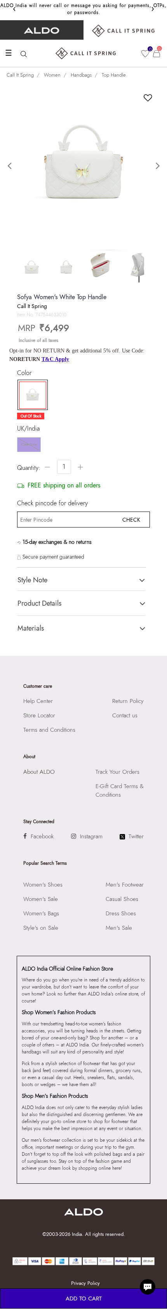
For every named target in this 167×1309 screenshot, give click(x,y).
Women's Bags (41, 913)
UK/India (28, 428)
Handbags (81, 75)
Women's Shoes (43, 884)
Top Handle (114, 75)
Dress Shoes (121, 913)
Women (52, 75)
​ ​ (125, 30)
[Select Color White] (30, 395)
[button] (12, 166)
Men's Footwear (125, 884)
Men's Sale (119, 927)
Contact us (124, 715)
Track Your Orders (117, 772)
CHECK (131, 520)
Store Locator (39, 715)
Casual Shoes (122, 899)
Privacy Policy (85, 1283)
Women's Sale (40, 899)
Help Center (38, 701)
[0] (145, 54)
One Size (29, 444)
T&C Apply (55, 359)
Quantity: (28, 467)
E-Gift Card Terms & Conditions (120, 790)
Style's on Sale (40, 927)
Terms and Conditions (49, 729)
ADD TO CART (84, 1298)
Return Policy (128, 701)
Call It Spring (20, 75)
